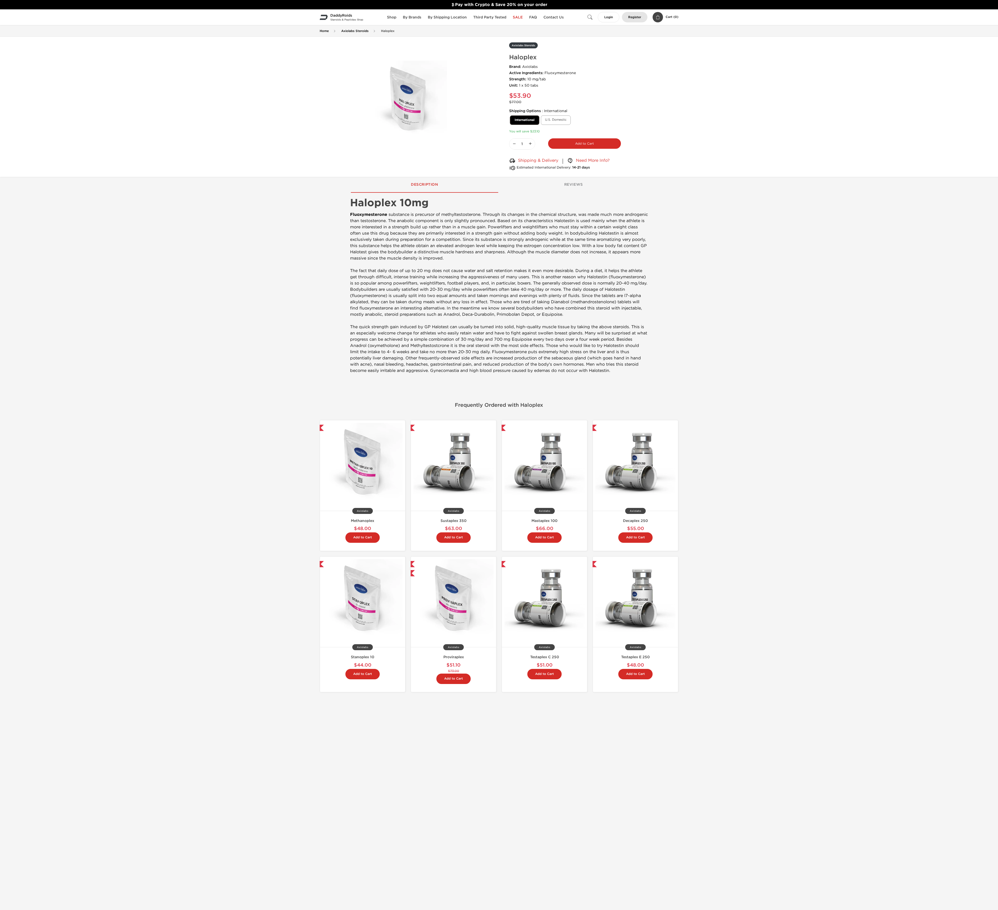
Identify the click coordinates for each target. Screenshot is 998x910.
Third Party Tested (489, 17)
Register (634, 17)
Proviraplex (453, 657)
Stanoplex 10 (362, 657)
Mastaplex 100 (544, 521)
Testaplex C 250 (544, 657)
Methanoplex (362, 521)
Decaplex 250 (635, 521)
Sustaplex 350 (454, 521)
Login (608, 17)
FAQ (533, 17)
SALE (518, 17)
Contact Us (553, 17)
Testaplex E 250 (635, 657)
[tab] (424, 185)
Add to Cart (584, 143)
